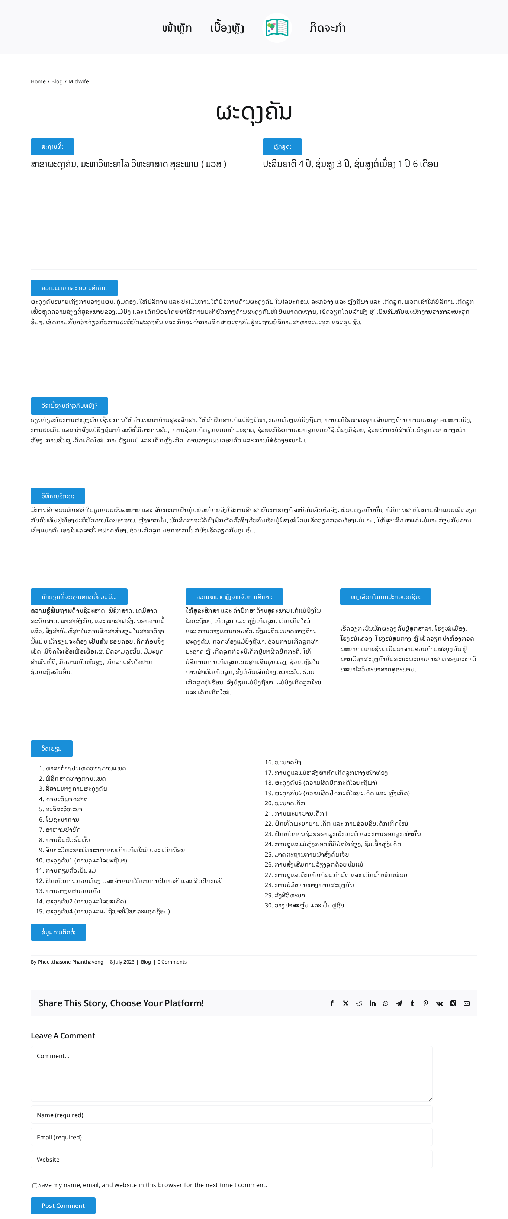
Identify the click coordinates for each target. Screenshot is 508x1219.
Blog (146, 961)
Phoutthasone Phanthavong (71, 961)
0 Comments (172, 961)
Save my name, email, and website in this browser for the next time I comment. (152, 1184)
